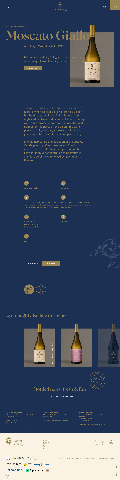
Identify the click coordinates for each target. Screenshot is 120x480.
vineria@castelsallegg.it (99, 424)
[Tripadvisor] (34, 470)
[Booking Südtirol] (41, 464)
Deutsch (111, 440)
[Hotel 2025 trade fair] (7, 476)
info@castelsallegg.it (24, 426)
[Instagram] (102, 442)
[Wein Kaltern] (13, 464)
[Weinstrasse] (18, 458)
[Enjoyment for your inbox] (97, 380)
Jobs (44, 444)
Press (44, 447)
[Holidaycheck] (14, 470)
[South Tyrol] (8, 458)
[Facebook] (97, 442)
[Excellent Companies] (27, 464)
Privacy (67, 458)
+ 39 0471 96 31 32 (11, 426)
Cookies (72, 458)
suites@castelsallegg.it (62, 420)
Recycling (45, 448)
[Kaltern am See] (32, 458)
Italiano (111, 442)
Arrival (45, 440)
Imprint (62, 458)
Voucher (45, 445)
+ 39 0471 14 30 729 (48, 420)
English (111, 444)
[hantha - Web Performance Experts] (111, 458)
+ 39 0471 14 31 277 (84, 424)
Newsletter (46, 442)
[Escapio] (47, 470)
